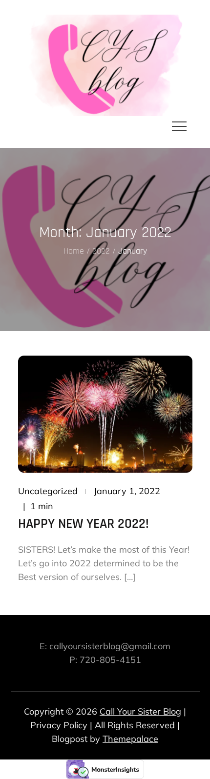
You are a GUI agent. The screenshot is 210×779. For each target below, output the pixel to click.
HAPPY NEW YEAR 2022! (83, 524)
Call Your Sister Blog (140, 711)
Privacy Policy (58, 725)
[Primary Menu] (179, 126)
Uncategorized (48, 491)
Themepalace (130, 738)
